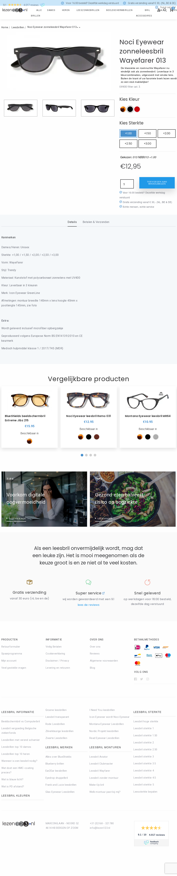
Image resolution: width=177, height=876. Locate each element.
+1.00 (128, 133)
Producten (9, 639)
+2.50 (128, 144)
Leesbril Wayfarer (99, 770)
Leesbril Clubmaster (101, 763)
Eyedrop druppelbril (56, 777)
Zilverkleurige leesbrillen (59, 731)
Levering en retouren (58, 667)
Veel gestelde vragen (13, 667)
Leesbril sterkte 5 (143, 784)
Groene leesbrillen (56, 710)
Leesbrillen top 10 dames (16, 746)
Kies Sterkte (131, 123)
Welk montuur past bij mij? (105, 791)
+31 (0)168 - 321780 (102, 823)
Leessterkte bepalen (145, 791)
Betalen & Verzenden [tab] (96, 222)
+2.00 (166, 133)
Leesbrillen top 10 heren (15, 754)
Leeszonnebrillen (88, 10)
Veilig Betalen (54, 646)
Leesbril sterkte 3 (143, 756)
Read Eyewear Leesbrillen (104, 738)
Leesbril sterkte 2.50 (145, 749)
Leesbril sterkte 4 (143, 770)
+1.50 (147, 133)
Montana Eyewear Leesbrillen (106, 724)
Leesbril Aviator (98, 756)
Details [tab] (72, 222)
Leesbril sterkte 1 (143, 728)
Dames (51, 10)
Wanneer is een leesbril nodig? (19, 760)
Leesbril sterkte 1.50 (145, 735)
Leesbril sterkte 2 (143, 742)
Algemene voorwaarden (104, 660)
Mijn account (9, 660)
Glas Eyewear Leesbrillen (60, 791)
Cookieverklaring (55, 653)
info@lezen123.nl (100, 827)
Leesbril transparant (57, 716)
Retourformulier (10, 646)
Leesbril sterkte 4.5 (144, 777)
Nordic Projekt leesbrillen (104, 731)
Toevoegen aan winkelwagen (157, 182)
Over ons (97, 639)
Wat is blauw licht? (12, 779)
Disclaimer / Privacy (57, 660)
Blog (92, 667)
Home (4, 27)
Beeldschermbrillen (119, 10)
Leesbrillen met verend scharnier (20, 740)
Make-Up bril (96, 784)
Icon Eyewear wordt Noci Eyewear (109, 716)
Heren (66, 10)
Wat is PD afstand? (12, 786)
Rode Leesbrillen (55, 724)
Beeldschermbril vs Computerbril (20, 721)
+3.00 (147, 144)
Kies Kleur (129, 99)
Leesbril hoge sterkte (145, 721)
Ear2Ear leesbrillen (56, 770)
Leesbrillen (18, 27)
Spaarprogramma (11, 653)
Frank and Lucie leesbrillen (61, 784)
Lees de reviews (88, 605)
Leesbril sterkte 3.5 (144, 763)
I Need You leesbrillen (102, 710)
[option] (29, 417)
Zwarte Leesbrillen (56, 738)
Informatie (54, 639)
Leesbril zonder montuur (103, 777)
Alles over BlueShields (58, 756)
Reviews (95, 653)
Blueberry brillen (54, 763)
